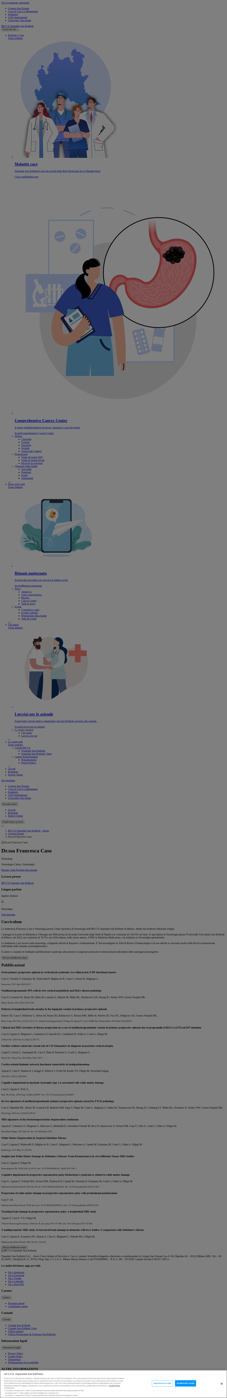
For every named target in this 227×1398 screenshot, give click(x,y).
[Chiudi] (221, 1383)
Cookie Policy (114, 1386)
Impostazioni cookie (162, 1383)
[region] (113, 1384)
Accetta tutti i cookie (185, 1383)
